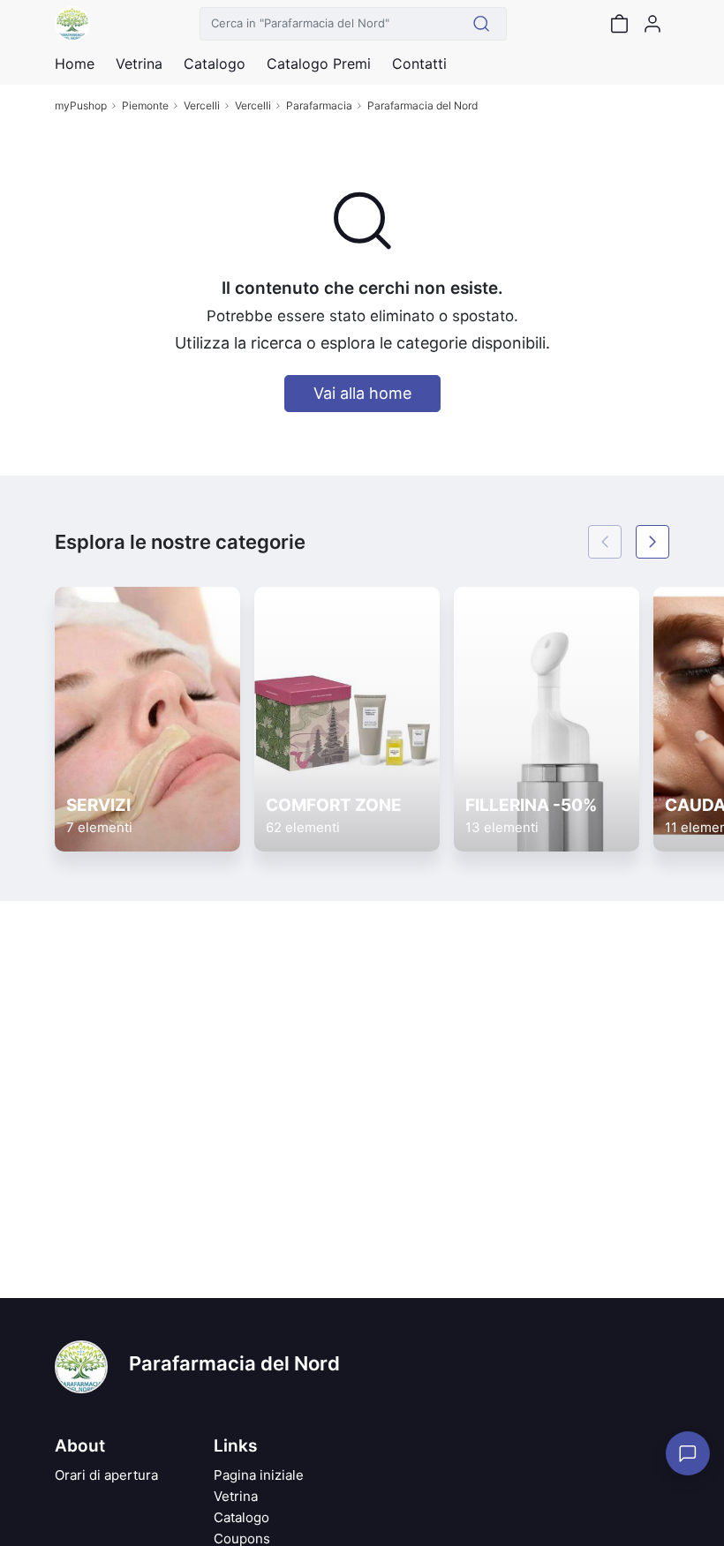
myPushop (81, 105)
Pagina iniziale (259, 1475)
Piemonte (145, 105)
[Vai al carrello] (619, 24)
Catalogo (214, 63)
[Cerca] (481, 24)
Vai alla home (362, 393)
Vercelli (202, 105)
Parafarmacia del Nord (422, 105)
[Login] (652, 24)
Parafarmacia (319, 105)
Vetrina (236, 1496)
